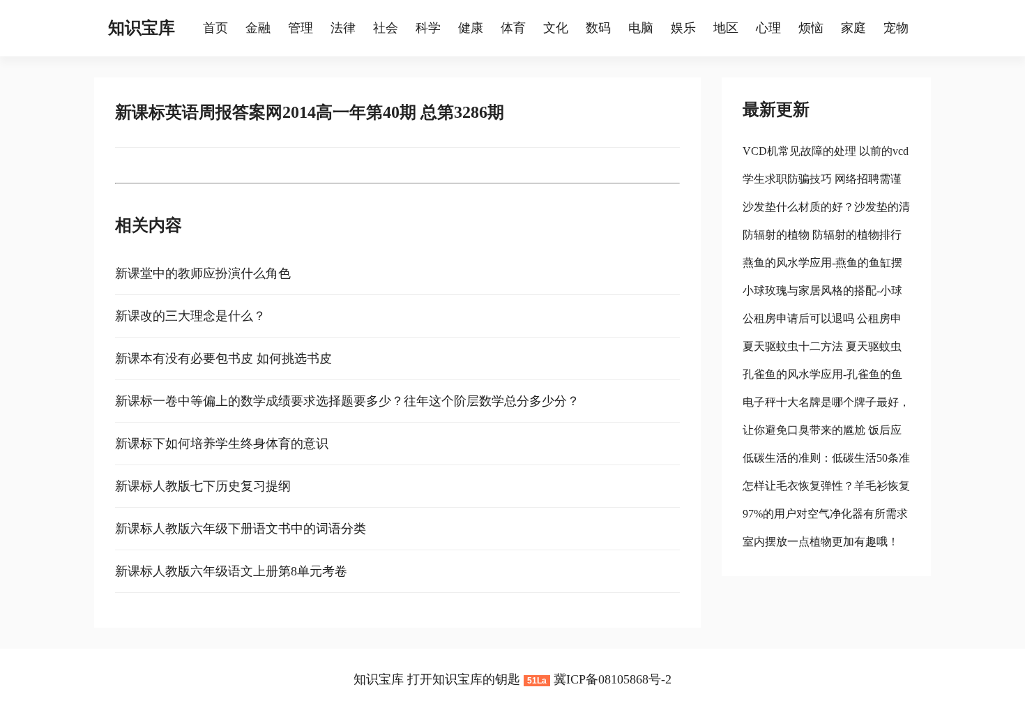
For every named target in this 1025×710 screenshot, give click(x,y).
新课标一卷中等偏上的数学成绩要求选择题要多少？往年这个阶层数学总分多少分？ (347, 401)
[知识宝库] (196, 28)
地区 (725, 28)
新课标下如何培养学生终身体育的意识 (221, 444)
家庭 (853, 28)
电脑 (640, 28)
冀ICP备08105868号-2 (612, 679)
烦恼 (810, 28)
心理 (768, 28)
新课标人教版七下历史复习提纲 (203, 486)
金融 (258, 28)
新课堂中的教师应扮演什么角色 (203, 273)
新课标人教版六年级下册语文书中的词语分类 (240, 529)
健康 (470, 28)
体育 (513, 28)
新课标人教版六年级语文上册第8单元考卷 (231, 571)
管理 (300, 28)
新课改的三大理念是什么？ (190, 316)
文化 (555, 28)
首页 (215, 28)
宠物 (896, 28)
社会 (385, 28)
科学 (428, 28)
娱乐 (683, 28)
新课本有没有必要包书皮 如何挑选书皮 (223, 358)
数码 (598, 28)
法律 (343, 28)
